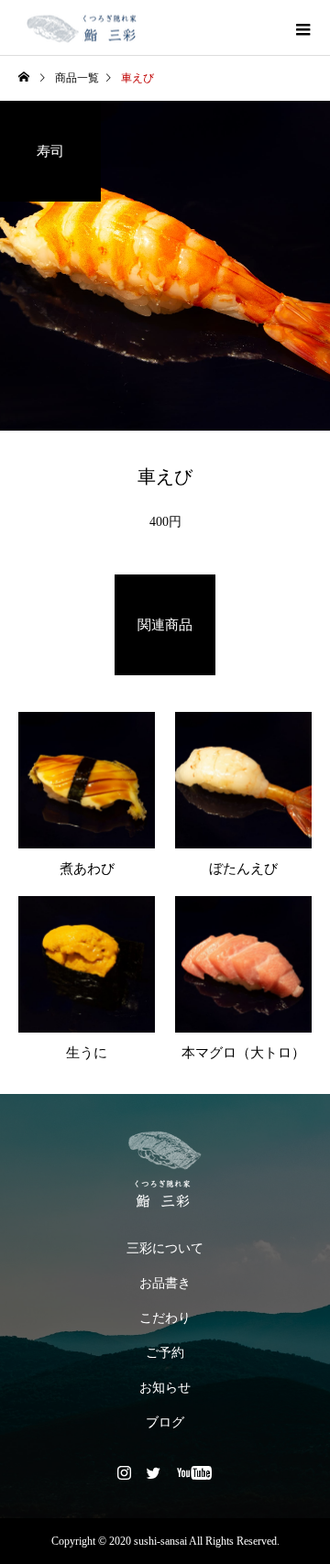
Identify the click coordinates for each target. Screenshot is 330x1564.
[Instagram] (125, 1472)
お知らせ (165, 1387)
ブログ (165, 1422)
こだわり (165, 1318)
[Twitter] (154, 1472)
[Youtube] (194, 1472)
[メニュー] (302, 27)
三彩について (165, 1248)
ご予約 (165, 1353)
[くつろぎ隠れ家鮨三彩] (165, 1170)
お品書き (165, 1283)
